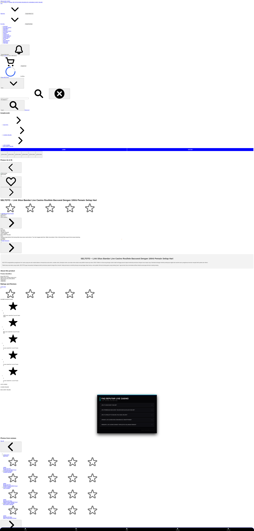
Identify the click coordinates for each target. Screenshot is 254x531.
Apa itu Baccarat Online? (127, 405)
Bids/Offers (5, 28)
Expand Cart (23, 65)
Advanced (27, 110)
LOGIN (63, 149)
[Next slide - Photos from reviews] (11, 525)
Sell (1, 3)
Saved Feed (6, 34)
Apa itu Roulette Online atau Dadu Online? (127, 415)
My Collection (6, 40)
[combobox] (15, 98)
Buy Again (5, 32)
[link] (11, 223)
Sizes (4, 39)
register (10, 2)
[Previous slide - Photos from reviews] (11, 447)
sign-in (5, 55)
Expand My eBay (29, 24)
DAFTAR (190, 149)
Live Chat (228, 529)
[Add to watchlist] (11, 182)
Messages (5, 41)
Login (76, 529)
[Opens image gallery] (1, 176)
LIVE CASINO (29, 2)
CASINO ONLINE (21, 2)
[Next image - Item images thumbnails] (11, 192)
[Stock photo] (4, 154)
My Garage (5, 38)
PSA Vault (5, 43)
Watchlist (5, 29)
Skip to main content (5, 1)
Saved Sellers (6, 37)
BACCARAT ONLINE (37, 2)
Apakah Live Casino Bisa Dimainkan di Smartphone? (127, 420)
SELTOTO (15, 2)
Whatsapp (178, 529)
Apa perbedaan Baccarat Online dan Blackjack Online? (127, 410)
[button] (12, 105)
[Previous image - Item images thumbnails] (11, 167)
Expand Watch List (29, 13)
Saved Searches (7, 35)
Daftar (127, 529)
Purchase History (7, 31)
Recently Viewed (7, 27)
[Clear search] (59, 94)
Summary (5, 26)
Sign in (5, 2)
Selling (4, 33)
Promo (25, 529)
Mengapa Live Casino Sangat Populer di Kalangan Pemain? (127, 424)
